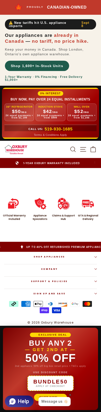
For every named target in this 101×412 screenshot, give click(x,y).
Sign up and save (49, 293)
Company (49, 269)
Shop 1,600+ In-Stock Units (37, 66)
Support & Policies (49, 281)
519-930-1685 (59, 129)
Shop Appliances (49, 256)
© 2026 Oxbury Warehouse (50, 322)
